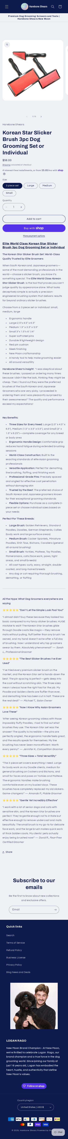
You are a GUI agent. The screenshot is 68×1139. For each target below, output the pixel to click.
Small (9, 193)
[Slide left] (26, 116)
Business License (15, 957)
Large (30, 185)
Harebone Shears (28, 1130)
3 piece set (12, 185)
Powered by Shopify (46, 1130)
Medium (47, 185)
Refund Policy (14, 950)
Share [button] (9, 852)
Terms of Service (15, 943)
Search (10, 935)
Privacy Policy (14, 965)
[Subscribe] (55, 909)
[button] (6, 6)
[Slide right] (41, 116)
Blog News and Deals (18, 972)
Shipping (6, 165)
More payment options (34, 236)
